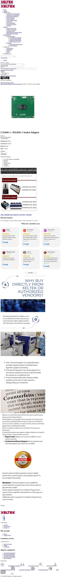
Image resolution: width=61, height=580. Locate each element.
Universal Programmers (9, 554)
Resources (9, 43)
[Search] (15, 56)
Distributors (9, 49)
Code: (2, 138)
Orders (5, 60)
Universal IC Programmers (13, 15)
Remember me (5, 73)
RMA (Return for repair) (12, 33)
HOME (5, 11)
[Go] (24, 64)
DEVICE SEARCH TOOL (7, 82)
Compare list (7, 546)
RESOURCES (7, 35)
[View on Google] (3, 230)
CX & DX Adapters (16, 84)
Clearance (9, 25)
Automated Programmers (9, 553)
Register (6, 65)
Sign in (2, 65)
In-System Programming (15, 39)
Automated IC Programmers (13, 13)
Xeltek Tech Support (11, 29)
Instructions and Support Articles (14, 32)
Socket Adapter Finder (12, 20)
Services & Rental (11, 23)
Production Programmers (12, 16)
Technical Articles (11, 36)
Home (2, 84)
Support (5, 27)
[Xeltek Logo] (7, 4)
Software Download (11, 28)
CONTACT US (7, 53)
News (8, 52)
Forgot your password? (10, 68)
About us (6, 525)
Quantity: (3, 151)
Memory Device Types (15, 41)
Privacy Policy (7, 526)
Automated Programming (15, 37)
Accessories (9, 21)
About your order (8, 544)
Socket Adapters (10, 19)
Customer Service (11, 31)
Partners (8, 51)
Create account (7, 535)
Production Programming (15, 40)
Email (2, 67)
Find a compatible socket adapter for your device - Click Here (16, 214)
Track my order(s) (5, 64)
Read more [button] (25, 241)
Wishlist (5, 545)
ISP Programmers (11, 17)
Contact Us (6, 527)
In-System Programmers (9, 555)
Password (3, 68)
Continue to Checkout (10, 75)
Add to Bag (3, 154)
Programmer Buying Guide (16, 44)
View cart (3, 75)
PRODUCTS (7, 12)
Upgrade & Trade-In (11, 24)
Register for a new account (7, 70)
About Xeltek (10, 48)
